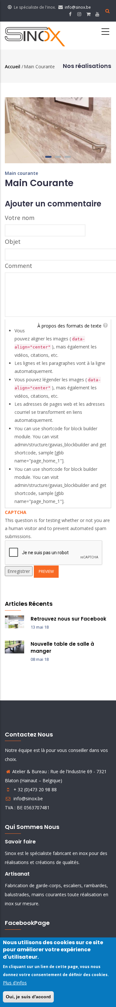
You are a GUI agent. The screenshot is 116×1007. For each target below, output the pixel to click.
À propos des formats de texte (69, 326)
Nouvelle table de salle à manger (62, 647)
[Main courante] (58, 101)
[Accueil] (35, 35)
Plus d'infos (15, 983)
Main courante (21, 173)
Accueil (12, 66)
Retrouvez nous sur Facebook (68, 618)
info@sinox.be (78, 7)
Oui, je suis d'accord (28, 996)
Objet (13, 241)
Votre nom (19, 218)
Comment (18, 266)
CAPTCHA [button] (15, 512)
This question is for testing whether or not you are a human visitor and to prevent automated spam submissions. (57, 524)
